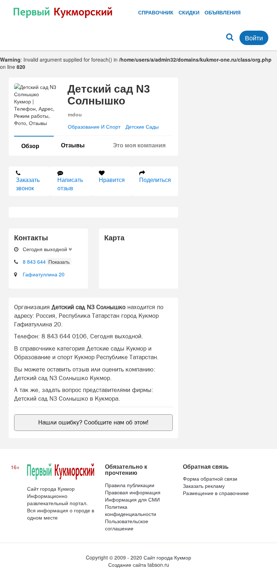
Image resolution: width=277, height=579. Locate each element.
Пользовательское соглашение (126, 524)
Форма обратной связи (210, 478)
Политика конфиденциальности (130, 510)
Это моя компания (139, 145)
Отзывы (73, 145)
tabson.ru (158, 564)
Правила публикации (129, 485)
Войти (254, 37)
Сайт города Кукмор (167, 557)
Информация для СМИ (132, 499)
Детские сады (142, 126)
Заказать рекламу (204, 485)
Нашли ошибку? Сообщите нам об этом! (93, 422)
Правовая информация (133, 492)
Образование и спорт (94, 126)
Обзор (30, 146)
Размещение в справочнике (216, 492)
